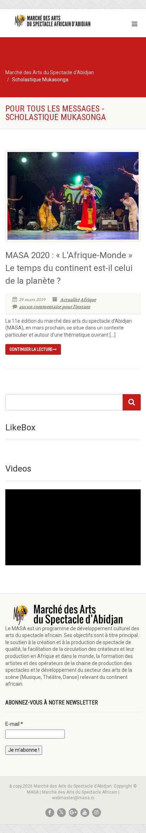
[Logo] (48, 20)
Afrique (88, 300)
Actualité (69, 300)
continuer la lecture (31, 349)
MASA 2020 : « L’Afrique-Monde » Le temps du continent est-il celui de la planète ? (69, 268)
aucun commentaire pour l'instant (54, 307)
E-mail (14, 724)
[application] (73, 527)
